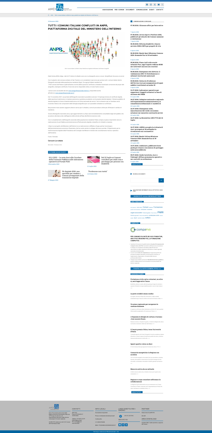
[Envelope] (158, 4)
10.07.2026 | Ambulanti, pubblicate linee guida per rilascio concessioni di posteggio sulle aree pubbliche (147, 147)
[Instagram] (151, 4)
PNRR (160, 212)
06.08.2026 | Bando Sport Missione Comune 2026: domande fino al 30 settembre (147, 54)
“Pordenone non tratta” (97, 171)
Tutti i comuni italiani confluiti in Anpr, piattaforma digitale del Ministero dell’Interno (76, 15)
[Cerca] (161, 180)
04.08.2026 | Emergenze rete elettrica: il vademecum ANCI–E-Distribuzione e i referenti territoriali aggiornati (145, 73)
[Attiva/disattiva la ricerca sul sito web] (162, 4)
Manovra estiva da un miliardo (142, 369)
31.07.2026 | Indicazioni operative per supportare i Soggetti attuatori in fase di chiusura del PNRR (146, 92)
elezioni (151, 207)
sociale (132, 218)
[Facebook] (147, 4)
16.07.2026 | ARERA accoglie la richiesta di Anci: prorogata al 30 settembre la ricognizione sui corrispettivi (147, 129)
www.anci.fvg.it (75, 423)
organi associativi (136, 213)
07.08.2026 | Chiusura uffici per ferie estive (147, 25)
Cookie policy (98, 419)
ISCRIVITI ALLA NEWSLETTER (147, 196)
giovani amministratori (135, 209)
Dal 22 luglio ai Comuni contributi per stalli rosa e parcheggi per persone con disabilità (112, 160)
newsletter (149, 209)
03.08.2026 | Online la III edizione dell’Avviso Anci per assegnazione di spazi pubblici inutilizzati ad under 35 (147, 83)
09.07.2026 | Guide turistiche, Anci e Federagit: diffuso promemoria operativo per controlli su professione (146, 157)
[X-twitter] (154, 4)
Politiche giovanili (135, 215)
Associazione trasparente (101, 412)
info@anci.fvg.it (78, 420)
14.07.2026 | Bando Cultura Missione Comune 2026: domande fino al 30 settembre (144, 138)
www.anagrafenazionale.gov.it (64, 93)
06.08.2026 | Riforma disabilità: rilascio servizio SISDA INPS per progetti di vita (146, 45)
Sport (135, 218)
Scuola (161, 215)
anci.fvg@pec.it (78, 421)
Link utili (144, 415)
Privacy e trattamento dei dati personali (104, 415)
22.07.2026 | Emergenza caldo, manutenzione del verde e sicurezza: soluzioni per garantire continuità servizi (147, 110)
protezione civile (154, 215)
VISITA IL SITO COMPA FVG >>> (147, 269)
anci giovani (133, 207)
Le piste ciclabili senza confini (142, 294)
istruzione (143, 209)
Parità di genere (146, 212)
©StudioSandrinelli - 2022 (113, 431)
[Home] (48, 15)
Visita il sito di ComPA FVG (148, 412)
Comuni (145, 207)
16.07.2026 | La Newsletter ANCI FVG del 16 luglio (147, 119)
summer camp (141, 218)
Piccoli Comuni (154, 212)
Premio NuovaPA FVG (144, 215)
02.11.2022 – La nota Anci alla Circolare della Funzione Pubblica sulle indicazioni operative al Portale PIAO (66, 159)
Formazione (158, 207)
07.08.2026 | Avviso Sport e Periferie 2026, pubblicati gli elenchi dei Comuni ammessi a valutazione (147, 37)
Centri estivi (139, 207)
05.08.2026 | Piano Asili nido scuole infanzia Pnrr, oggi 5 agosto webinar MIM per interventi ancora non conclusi (147, 64)
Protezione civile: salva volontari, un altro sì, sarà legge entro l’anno (147, 280)
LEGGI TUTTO (136, 164)
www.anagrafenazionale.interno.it (78, 91)
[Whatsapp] (120, 416)
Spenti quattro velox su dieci (141, 344)
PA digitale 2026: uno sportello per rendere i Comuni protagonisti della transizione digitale (73, 174)
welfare (147, 218)
